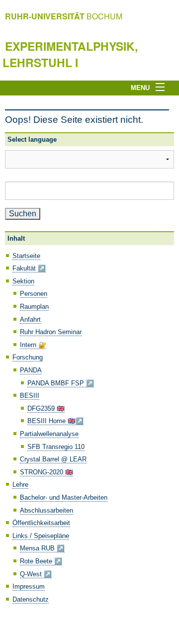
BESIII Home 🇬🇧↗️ (55, 421)
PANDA (31, 370)
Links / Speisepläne (40, 535)
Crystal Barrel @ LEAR (53, 459)
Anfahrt (30, 319)
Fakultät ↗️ (29, 268)
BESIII (29, 395)
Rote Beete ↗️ (41, 561)
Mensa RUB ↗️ (42, 548)
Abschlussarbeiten (46, 510)
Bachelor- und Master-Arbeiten (63, 497)
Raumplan (34, 306)
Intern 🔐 (33, 345)
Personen (33, 293)
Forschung (27, 357)
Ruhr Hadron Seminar (51, 332)
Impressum (28, 586)
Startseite (26, 256)
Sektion (23, 281)
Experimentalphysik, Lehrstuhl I (70, 54)
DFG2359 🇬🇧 (46, 408)
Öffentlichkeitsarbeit (41, 523)
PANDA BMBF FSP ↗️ (60, 383)
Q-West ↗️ (36, 574)
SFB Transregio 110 (56, 446)
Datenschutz (30, 599)
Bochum (63, 16)
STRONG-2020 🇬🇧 (46, 472)
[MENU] (163, 87)
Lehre (20, 484)
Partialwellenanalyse (49, 434)
